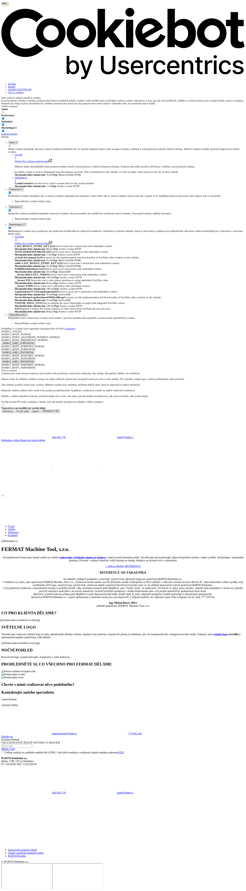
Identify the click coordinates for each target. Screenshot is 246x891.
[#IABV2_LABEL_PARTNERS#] (18, 361)
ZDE (121, 752)
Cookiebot (69, 328)
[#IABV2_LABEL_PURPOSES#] (18, 343)
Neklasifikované (18, 315)
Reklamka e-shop (10, 440)
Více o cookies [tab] (16, 92)
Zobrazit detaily (9, 134)
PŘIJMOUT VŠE (51, 411)
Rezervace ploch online (32, 440)
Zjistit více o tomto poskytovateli (32, 161)
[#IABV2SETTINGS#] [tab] (20, 89)
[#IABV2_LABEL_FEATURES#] (18, 352)
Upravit (35, 411)
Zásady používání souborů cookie (26, 852)
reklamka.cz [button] (21, 179)
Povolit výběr (22, 411)
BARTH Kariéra (17, 856)
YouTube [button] (19, 238)
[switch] (3, 118)
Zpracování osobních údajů (22, 849)
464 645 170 (59, 792)
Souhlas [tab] (12, 84)
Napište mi (7, 736)
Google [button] (18, 156)
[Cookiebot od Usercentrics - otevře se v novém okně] (123, 78)
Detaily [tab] (12, 86)
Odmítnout (8, 411)
